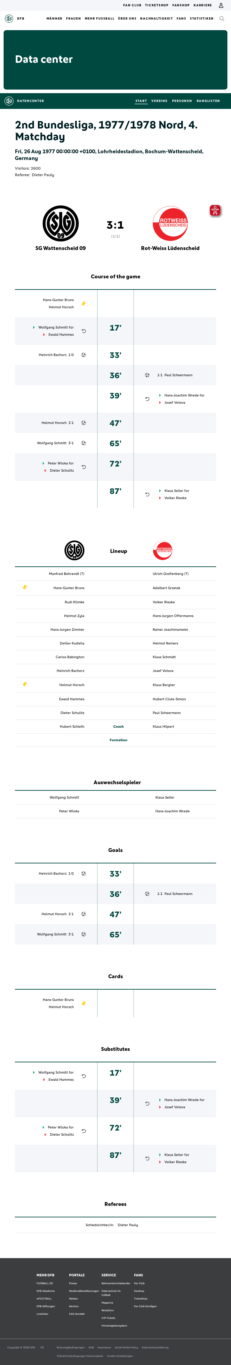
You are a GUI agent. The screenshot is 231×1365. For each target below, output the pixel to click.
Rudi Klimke (74, 602)
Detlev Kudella (72, 643)
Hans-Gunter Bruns (58, 300)
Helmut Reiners (165, 643)
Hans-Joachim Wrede (181, 395)
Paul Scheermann (178, 375)
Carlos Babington (70, 657)
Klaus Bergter (164, 685)
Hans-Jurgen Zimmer (67, 629)
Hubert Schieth (72, 726)
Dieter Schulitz (62, 470)
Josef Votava (174, 402)
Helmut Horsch (61, 307)
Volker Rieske (175, 498)
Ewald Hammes (61, 334)
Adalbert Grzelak (166, 588)
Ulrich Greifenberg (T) (171, 574)
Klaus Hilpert (163, 726)
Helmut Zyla (74, 616)
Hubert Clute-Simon (169, 699)
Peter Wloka (58, 463)
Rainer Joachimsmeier (170, 629)
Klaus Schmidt (164, 657)
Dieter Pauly (43, 175)
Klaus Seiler (173, 491)
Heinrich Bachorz (53, 355)
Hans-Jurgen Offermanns (173, 616)
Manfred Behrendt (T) (66, 574)
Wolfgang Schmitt (53, 327)
